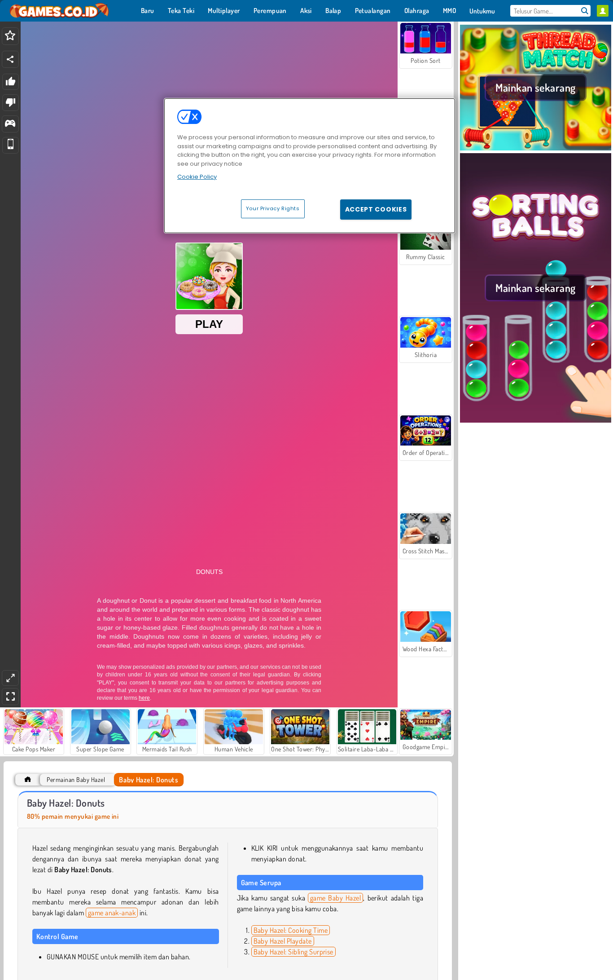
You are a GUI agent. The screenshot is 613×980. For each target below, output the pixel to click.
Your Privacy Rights (273, 208)
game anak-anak (112, 912)
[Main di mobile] (10, 145)
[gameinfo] (10, 124)
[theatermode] (10, 678)
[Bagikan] (10, 59)
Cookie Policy (197, 176)
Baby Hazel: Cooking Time (291, 930)
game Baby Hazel (335, 897)
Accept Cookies (376, 209)
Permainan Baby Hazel (76, 779)
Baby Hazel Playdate (283, 940)
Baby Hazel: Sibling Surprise (293, 951)
